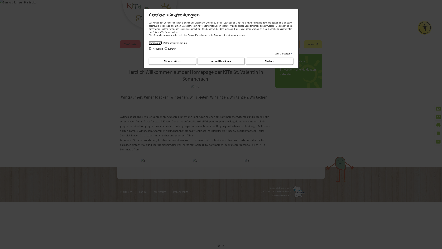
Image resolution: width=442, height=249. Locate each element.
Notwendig (158, 49)
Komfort (172, 49)
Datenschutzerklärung (175, 43)
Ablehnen (269, 61)
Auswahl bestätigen (221, 61)
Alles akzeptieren (172, 61)
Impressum (155, 43)
